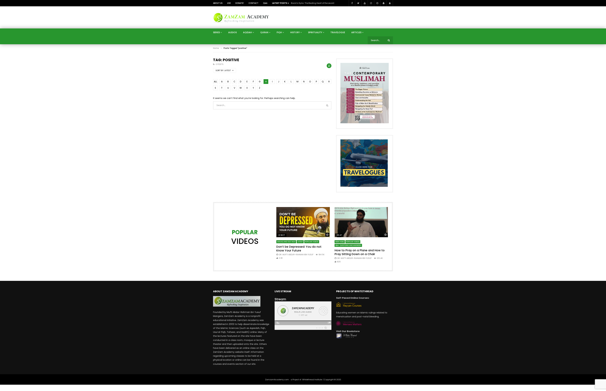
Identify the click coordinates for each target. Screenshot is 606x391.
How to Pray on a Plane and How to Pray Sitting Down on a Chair (360, 252)
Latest (300, 242)
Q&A (265, 3)
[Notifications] (383, 3)
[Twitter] (358, 3)
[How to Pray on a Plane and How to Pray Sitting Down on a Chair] (361, 222)
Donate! (239, 3)
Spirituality (315, 32)
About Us (218, 3)
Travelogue (337, 32)
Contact (253, 3)
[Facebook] (352, 3)
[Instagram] (371, 3)
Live (229, 3)
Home (216, 48)
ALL (215, 81)
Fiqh (279, 32)
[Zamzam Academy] (241, 17)
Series (216, 32)
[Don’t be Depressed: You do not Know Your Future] (303, 222)
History (295, 32)
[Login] (390, 3)
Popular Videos (311, 242)
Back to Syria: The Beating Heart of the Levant (312, 3)
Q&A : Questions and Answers (348, 245)
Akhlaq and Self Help (286, 242)
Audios (232, 32)
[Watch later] (377, 3)
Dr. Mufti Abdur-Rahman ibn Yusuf (296, 254)
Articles (356, 32)
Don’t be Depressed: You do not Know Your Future (298, 248)
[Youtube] (364, 3)
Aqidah (247, 32)
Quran (264, 32)
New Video (339, 242)
